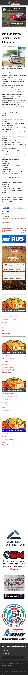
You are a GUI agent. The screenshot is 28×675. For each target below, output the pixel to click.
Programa (4, 322)
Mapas (3, 327)
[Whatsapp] (25, 48)
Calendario (7, 671)
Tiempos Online (6, 333)
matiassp (4, 46)
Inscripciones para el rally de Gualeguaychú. (20, 230)
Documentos (22, 671)
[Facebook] (19, 48)
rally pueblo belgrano (20, 218)
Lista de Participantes (7, 314)
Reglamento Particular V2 (9, 319)
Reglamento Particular (8, 361)
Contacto (2, 674)
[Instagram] (4, 650)
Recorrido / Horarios (7, 367)
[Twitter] (22, 48)
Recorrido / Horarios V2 (8, 325)
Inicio (1, 671)
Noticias (4, 213)
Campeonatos (15, 671)
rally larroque (10, 218)
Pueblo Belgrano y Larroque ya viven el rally (7, 230)
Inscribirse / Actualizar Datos (9, 316)
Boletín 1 (4, 330)
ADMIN (9, 665)
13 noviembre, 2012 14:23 (13, 46)
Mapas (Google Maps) (8, 370)
